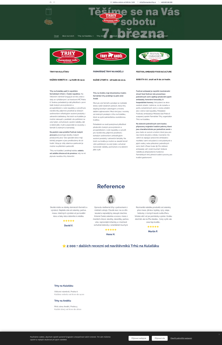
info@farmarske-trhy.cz (148, 2)
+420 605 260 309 (166, 2)
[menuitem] (57, 36)
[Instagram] (54, 2)
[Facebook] (50, 2)
